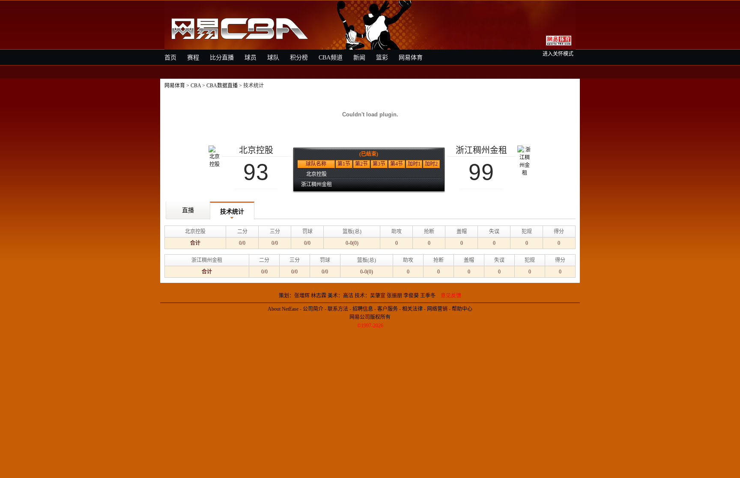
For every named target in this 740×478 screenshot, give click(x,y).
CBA (196, 86)
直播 (188, 210)
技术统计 (232, 211)
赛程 (193, 57)
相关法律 (412, 309)
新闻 (359, 57)
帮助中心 (462, 309)
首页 (170, 57)
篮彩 (382, 57)
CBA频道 (331, 57)
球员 (251, 57)
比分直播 (222, 57)
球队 (273, 57)
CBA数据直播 (222, 86)
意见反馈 (451, 296)
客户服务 (387, 309)
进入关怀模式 (558, 54)
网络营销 (437, 309)
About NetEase (283, 309)
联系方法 (338, 309)
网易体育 (411, 57)
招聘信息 (362, 309)
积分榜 (299, 57)
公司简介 (313, 309)
